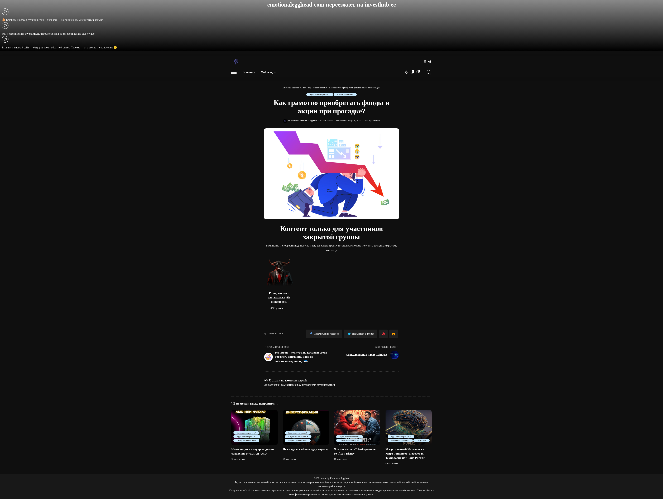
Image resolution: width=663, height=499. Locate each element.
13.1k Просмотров (371, 121)
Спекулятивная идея (246, 440)
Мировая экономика (297, 440)
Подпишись (288, 282)
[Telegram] (429, 61)
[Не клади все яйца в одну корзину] (306, 427)
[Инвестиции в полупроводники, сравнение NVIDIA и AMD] (254, 427)
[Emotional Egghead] (235, 61)
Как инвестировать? (246, 433)
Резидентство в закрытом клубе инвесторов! (279, 297)
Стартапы (421, 440)
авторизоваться (326, 384)
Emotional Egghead (308, 121)
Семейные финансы (400, 440)
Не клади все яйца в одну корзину (306, 449)
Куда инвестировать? (320, 94)
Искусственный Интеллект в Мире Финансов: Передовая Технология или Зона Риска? (405, 453)
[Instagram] (425, 61)
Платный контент (345, 94)
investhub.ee (380, 4)
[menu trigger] (235, 72)
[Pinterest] (383, 334)
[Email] (393, 334)
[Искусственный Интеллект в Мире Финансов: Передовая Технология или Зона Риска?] (409, 427)
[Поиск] (429, 72)
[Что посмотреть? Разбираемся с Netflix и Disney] (357, 427)
